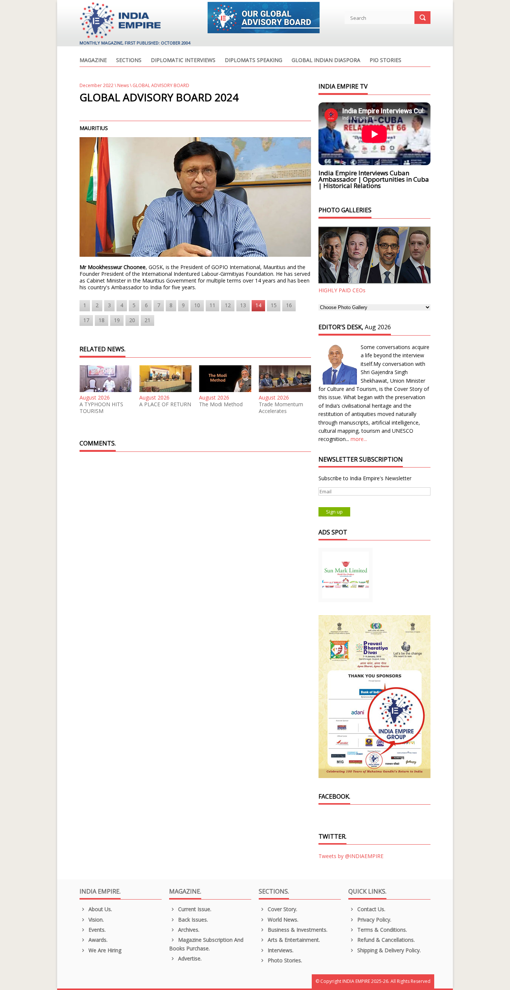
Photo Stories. (284, 960)
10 (197, 305)
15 (274, 305)
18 (102, 320)
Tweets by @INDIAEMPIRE (350, 856)
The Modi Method (221, 404)
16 (289, 305)
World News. (282, 919)
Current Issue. (194, 909)
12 (228, 305)
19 (117, 320)
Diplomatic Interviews (183, 61)
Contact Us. (370, 909)
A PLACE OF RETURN (165, 404)
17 (86, 320)
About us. (99, 909)
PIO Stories (385, 61)
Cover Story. (281, 909)
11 (212, 305)
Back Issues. (192, 919)
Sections (129, 61)
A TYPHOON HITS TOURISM (101, 407)
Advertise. (189, 958)
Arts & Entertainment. (293, 939)
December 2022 (96, 85)
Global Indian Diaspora (326, 61)
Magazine (93, 61)
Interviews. (279, 950)
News (123, 85)
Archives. (188, 929)
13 (243, 305)
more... (359, 438)
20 (132, 320)
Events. (96, 929)
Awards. (97, 939)
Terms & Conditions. (381, 929)
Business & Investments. (296, 929)
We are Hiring (104, 950)
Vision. (95, 919)
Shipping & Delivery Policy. (388, 950)
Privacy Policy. (373, 919)
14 (258, 305)
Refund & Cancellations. (385, 939)
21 (147, 320)
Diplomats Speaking (253, 61)
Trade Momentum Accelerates (281, 407)
